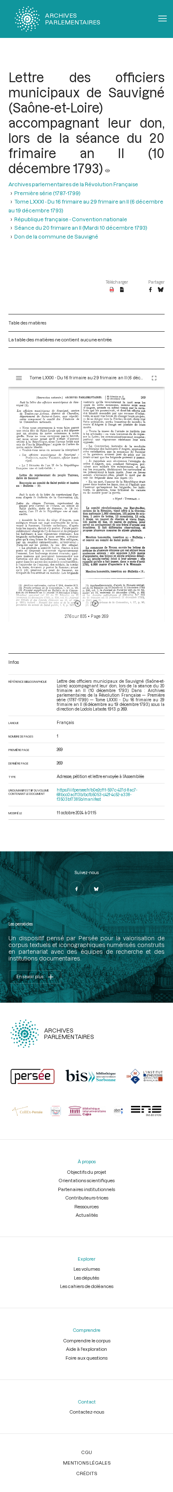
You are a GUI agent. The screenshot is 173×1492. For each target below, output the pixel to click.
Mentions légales (86, 1462)
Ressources (86, 1206)
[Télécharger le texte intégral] (122, 290)
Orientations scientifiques (86, 1180)
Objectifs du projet (86, 1172)
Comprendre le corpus (86, 1340)
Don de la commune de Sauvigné (56, 236)
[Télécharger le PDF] (112, 290)
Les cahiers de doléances (86, 1286)
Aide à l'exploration (86, 1349)
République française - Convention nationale (70, 219)
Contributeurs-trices (86, 1197)
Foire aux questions (86, 1358)
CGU (86, 1452)
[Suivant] (95, 603)
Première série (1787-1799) (47, 193)
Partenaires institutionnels (86, 1189)
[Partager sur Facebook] (150, 290)
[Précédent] (77, 603)
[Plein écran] (154, 378)
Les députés (86, 1277)
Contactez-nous (86, 1411)
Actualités (87, 1215)
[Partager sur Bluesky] (160, 290)
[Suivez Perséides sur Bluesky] (96, 888)
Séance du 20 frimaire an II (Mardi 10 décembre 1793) (80, 228)
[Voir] (107, 168)
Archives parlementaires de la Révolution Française (73, 184)
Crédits (86, 1473)
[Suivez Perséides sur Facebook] (76, 888)
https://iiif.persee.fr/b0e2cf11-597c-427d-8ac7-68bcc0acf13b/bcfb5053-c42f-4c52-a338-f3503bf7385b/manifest (97, 795)
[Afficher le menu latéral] (19, 378)
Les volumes (86, 1269)
